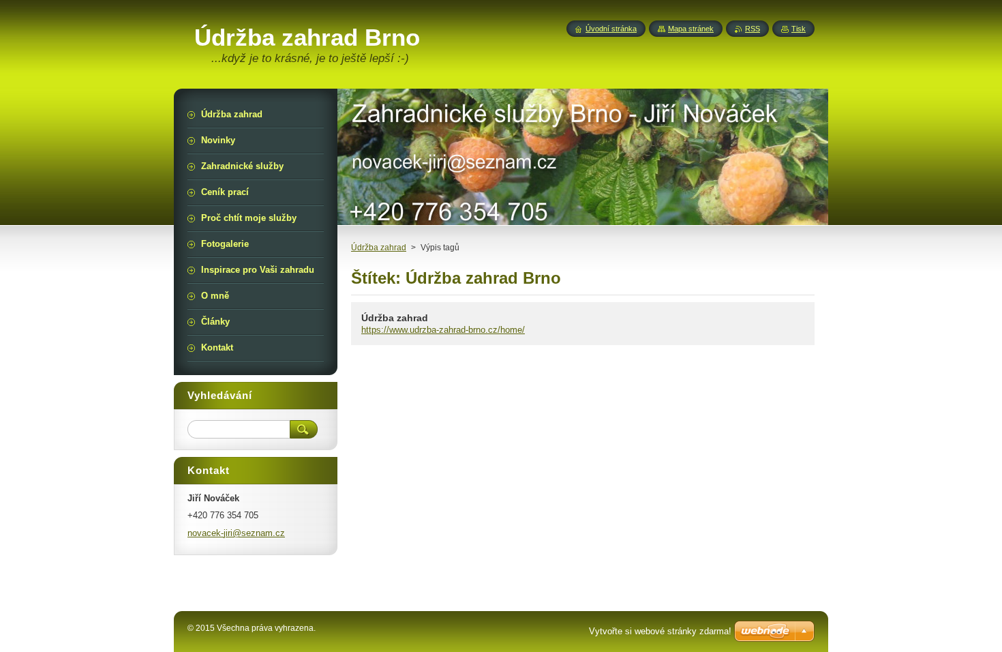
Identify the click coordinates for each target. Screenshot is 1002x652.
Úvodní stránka (611, 29)
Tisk (798, 29)
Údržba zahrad (378, 247)
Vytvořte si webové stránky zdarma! (660, 631)
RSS (752, 29)
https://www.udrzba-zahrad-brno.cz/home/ (443, 330)
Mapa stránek (691, 29)
